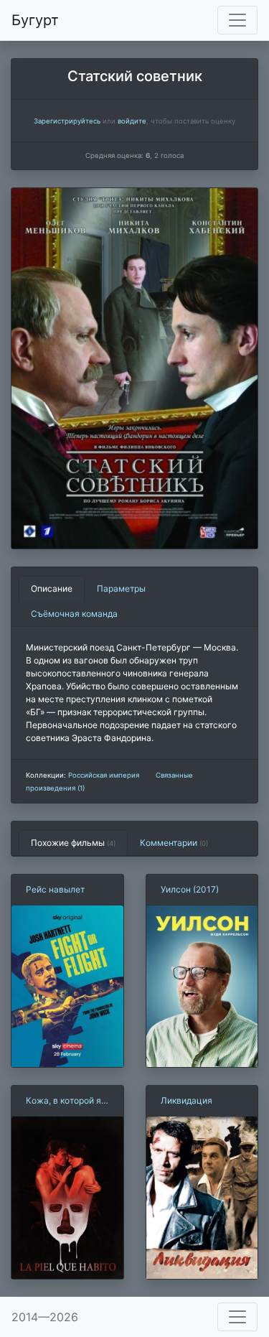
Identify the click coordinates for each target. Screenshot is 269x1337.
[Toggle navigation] (237, 20)
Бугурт (35, 20)
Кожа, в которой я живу (63, 1101)
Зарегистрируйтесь (67, 121)
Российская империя (103, 775)
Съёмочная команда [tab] (74, 613)
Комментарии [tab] (174, 842)
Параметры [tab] (121, 588)
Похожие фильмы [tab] (73, 842)
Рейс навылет (55, 889)
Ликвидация (186, 1100)
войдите (132, 121)
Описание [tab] (51, 588)
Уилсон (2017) (190, 889)
